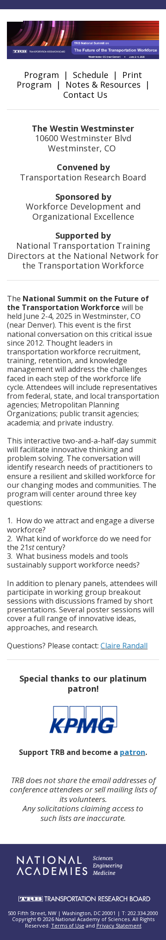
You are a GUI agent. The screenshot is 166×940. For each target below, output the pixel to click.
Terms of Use (67, 925)
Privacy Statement (119, 925)
